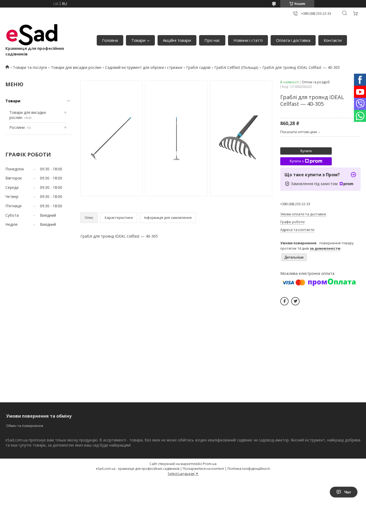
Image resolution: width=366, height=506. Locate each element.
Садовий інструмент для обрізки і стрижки (143, 67)
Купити (306, 151)
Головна (110, 40)
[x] (295, 301)
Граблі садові (198, 67)
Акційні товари (177, 40)
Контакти (333, 40)
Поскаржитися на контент (203, 468)
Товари (138, 40)
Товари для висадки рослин (76, 67)
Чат (347, 492)
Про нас (212, 40)
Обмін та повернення (24, 425)
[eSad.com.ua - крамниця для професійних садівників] (32, 35)
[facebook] (284, 301)
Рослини (17, 127)
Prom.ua (209, 463)
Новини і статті (248, 40)
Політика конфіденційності (248, 468)
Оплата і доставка (293, 40)
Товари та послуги (30, 67)
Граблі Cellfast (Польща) (236, 67)
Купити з (297, 161)
